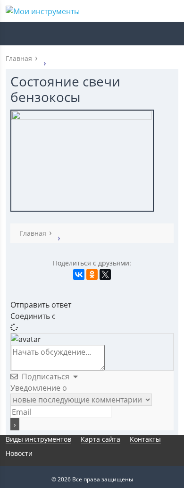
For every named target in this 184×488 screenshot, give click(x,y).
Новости (19, 453)
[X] (105, 274)
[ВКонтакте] (78, 274)
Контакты (145, 439)
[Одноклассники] (92, 274)
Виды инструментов (38, 439)
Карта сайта (100, 439)
